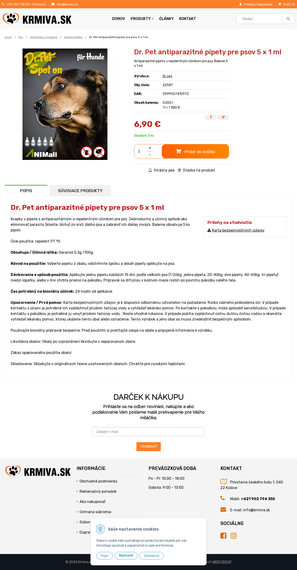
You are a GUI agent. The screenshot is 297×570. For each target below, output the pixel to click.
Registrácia (264, 4)
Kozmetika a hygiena (43, 37)
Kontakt (187, 18)
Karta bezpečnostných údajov (238, 230)
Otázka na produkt (198, 170)
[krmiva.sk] (225, 536)
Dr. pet (167, 76)
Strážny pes (163, 170)
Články (166, 18)
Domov (118, 18)
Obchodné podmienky (98, 481)
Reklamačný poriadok (98, 491)
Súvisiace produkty (80, 190)
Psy (20, 37)
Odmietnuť (151, 555)
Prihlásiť (249, 4)
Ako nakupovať (92, 501)
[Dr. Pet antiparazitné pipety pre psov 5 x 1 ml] (65, 104)
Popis (26, 190)
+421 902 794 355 (18, 4)
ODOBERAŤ (148, 446)
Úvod (8, 37)
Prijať (104, 555)
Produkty (141, 18)
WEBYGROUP (222, 562)
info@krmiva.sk (67, 4)
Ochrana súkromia (95, 512)
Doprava (87, 532)
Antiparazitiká (73, 37)
